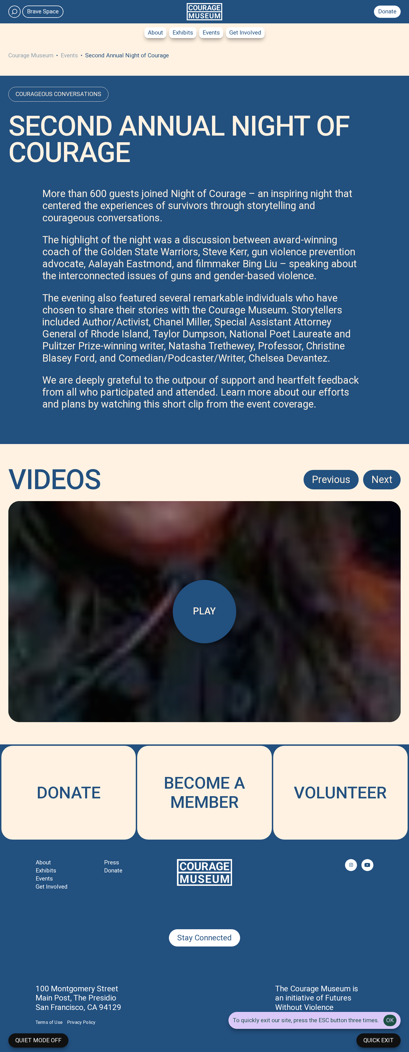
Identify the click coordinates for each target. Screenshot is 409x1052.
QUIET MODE (38, 1040)
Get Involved (245, 32)
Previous (331, 479)
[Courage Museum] (204, 11)
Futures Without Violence (313, 1002)
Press (111, 862)
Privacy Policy (81, 1022)
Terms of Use (49, 1022)
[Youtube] (367, 865)
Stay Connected (204, 937)
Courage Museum (31, 55)
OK (390, 1020)
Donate (387, 11)
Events (211, 32)
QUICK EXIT (378, 1040)
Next (381, 479)
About (155, 32)
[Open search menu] (14, 12)
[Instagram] (351, 865)
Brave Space (43, 11)
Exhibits (183, 32)
